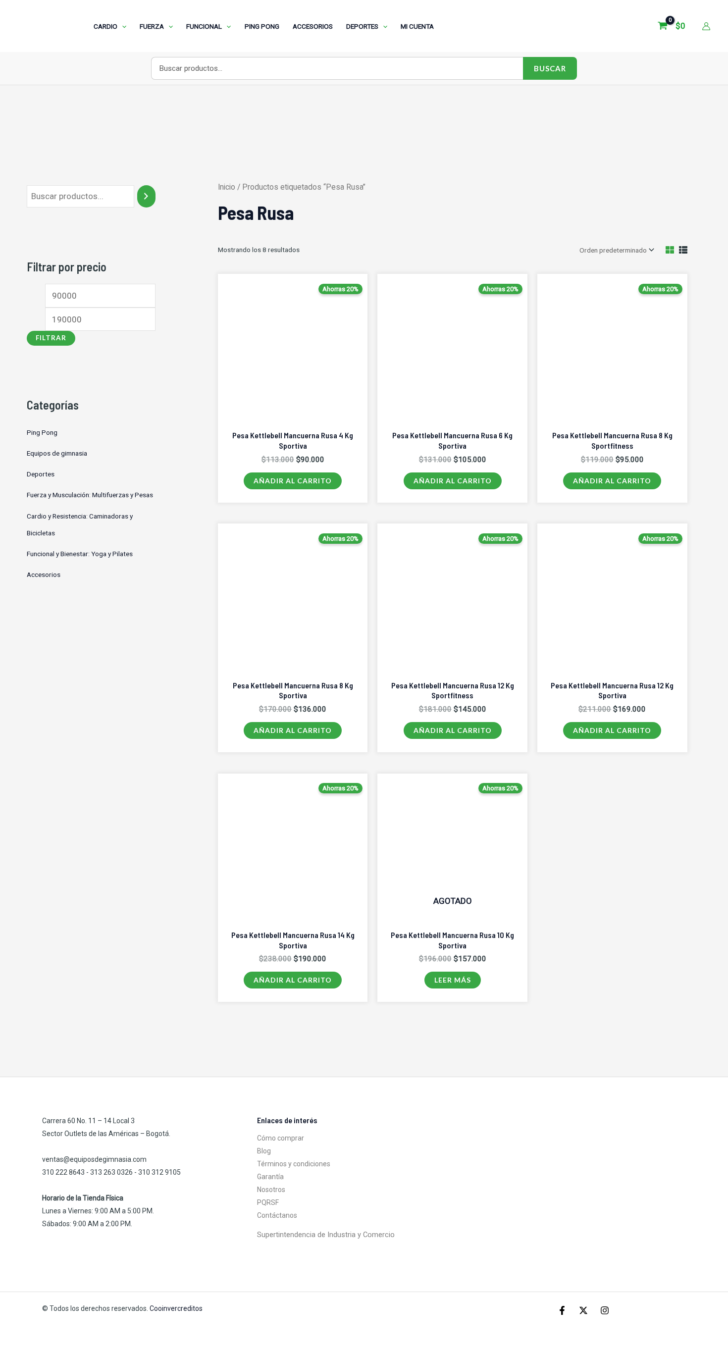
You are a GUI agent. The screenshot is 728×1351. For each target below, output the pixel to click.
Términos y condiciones (293, 1164)
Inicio (226, 187)
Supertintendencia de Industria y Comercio (326, 1234)
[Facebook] (562, 1310)
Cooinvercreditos (177, 1308)
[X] (583, 1310)
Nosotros (271, 1190)
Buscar (550, 68)
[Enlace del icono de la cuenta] (706, 26)
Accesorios (43, 574)
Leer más (452, 980)
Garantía (270, 1177)
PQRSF (268, 1202)
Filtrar (51, 338)
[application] (121, 26)
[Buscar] (146, 196)
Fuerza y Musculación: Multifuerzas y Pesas (90, 495)
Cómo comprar (280, 1138)
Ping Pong (42, 432)
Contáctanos (277, 1215)
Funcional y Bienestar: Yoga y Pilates (80, 554)
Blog (264, 1151)
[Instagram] (604, 1310)
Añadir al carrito (293, 480)
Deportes (40, 474)
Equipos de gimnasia (57, 453)
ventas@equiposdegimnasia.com (94, 1159)
